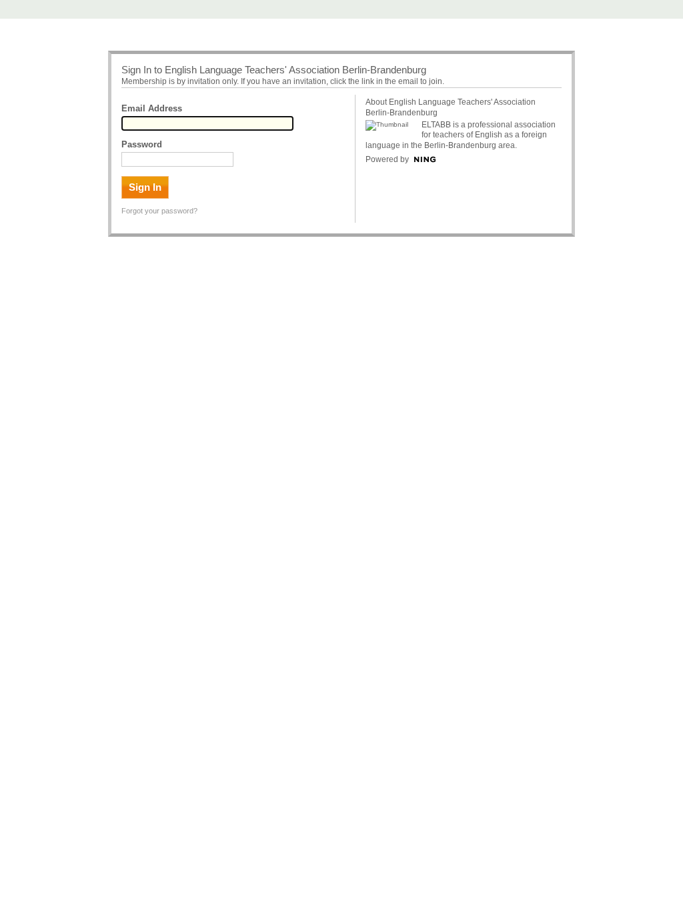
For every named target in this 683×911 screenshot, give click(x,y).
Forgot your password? (159, 211)
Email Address (151, 108)
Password (141, 144)
